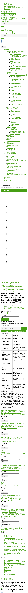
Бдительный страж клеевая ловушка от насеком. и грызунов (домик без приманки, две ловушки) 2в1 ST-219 (13, 515)
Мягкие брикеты (15, 93)
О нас (6, 155)
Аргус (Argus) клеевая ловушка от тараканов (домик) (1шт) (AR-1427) (11, 499)
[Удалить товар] (2, 408)
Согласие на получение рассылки (14, 552)
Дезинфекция (11, 150)
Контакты (7, 9)
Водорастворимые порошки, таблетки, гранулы (18, 54)
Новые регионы (8, 180)
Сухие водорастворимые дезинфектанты (17, 133)
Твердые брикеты (15, 94)
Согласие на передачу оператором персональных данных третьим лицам (15, 550)
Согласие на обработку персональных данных (14, 167)
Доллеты (13, 115)
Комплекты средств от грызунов (16, 246)
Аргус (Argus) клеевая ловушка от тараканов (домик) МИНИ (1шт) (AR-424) (13, 413)
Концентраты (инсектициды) (18, 75)
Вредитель (7, 142)
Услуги (6, 146)
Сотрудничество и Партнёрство (13, 7)
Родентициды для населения (15, 89)
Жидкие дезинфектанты (17, 131)
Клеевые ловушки (15, 59)
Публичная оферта (12, 163)
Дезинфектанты (12, 128)
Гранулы (12, 96)
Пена (12, 121)
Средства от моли (15, 86)
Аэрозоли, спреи (15, 62)
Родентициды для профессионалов (12, 108)
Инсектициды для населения (15, 51)
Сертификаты (8, 4)
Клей (11, 63)
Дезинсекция (11, 148)
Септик (9, 135)
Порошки (13, 120)
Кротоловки (13, 101)
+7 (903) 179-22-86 (10, 20)
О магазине (7, 3)
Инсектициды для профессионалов (12, 73)
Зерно (12, 91)
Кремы (9, 138)
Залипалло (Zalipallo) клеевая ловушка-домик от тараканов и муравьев (12, 469)
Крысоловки (14, 103)
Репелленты (10, 136)
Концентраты (14, 52)
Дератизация (11, 149)
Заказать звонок (5, 21)
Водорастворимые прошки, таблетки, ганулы (18, 67)
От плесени (13, 129)
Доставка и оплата (9, 6)
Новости (6, 179)
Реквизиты (10, 162)
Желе (12, 90)
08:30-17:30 (8, 14)
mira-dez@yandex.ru (8, 13)
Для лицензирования (13, 141)
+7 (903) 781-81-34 (13, 18)
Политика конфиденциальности (16, 164)
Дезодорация (11, 152)
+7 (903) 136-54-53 (8, 17)
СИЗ (8, 139)
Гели (11, 61)
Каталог (6, 49)
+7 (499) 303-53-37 (6, 11)
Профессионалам (12, 145)
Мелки (12, 65)
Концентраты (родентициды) (14, 123)
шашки (12, 84)
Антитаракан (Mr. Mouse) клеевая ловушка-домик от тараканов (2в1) (13, 440)
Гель (11, 82)
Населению (10, 143)
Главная (3, 184)
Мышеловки (13, 97)
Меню (3, 46)
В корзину (4, 420)
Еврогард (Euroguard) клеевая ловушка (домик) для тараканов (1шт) (12, 427)
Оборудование (11, 127)
